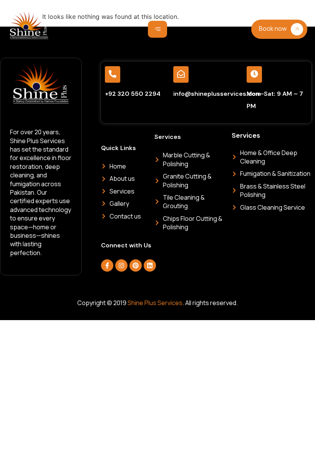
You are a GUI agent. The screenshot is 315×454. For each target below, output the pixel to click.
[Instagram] (121, 265)
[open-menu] (157, 29)
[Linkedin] (150, 265)
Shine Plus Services (155, 303)
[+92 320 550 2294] (112, 74)
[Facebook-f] (107, 265)
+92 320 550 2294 (133, 94)
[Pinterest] (135, 265)
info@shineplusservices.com (217, 94)
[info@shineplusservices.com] (181, 74)
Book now (273, 28)
